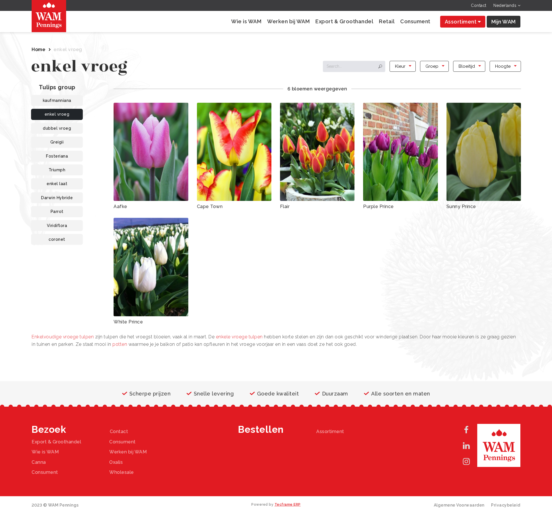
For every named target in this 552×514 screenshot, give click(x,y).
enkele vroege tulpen (239, 337)
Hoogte (503, 66)
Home (38, 49)
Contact (478, 5)
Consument (415, 21)
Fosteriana (57, 156)
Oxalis (116, 462)
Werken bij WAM (288, 21)
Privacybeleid (505, 505)
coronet (57, 239)
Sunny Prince (461, 206)
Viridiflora (57, 225)
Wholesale (121, 472)
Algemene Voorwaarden (459, 505)
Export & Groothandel (344, 21)
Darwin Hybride (57, 197)
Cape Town (210, 206)
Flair (285, 206)
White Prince (128, 322)
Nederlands (505, 5)
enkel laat (57, 183)
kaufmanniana (57, 100)
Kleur (400, 66)
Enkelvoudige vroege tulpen (63, 337)
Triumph (57, 170)
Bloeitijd (467, 66)
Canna (39, 462)
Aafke (120, 206)
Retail (386, 21)
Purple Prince (378, 206)
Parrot (57, 211)
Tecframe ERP (288, 505)
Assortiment (461, 22)
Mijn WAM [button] (503, 22)
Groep (431, 66)
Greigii (57, 142)
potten (119, 344)
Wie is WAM (246, 21)
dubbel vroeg (57, 128)
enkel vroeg (57, 114)
